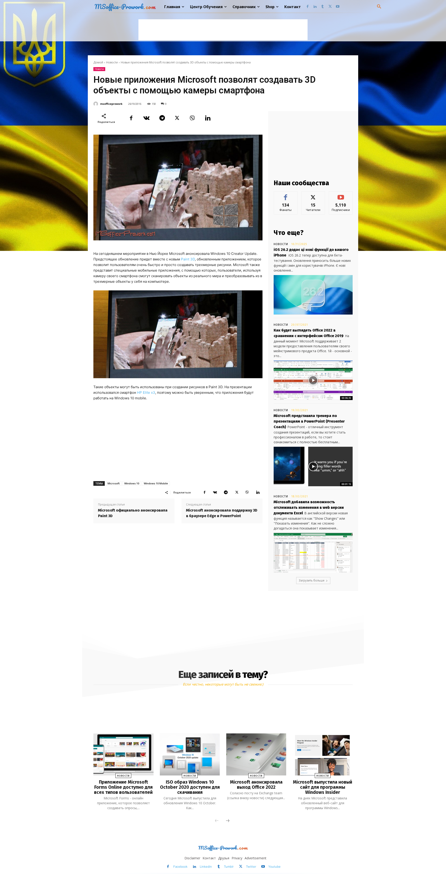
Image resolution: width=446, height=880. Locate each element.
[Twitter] (330, 7)
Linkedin (206, 866)
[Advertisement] (223, 29)
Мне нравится (285, 195)
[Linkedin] (315, 7)
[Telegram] (162, 118)
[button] (379, 6)
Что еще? (289, 232)
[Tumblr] (322, 7)
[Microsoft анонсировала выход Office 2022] (256, 754)
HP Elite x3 (146, 392)
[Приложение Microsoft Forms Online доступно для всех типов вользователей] (123, 754)
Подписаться (341, 195)
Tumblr (229, 866)
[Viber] (192, 118)
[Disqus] (177, 591)
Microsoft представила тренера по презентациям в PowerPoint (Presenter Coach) (309, 421)
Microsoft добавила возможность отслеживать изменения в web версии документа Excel (309, 507)
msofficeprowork (111, 103)
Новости (112, 62)
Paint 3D (188, 259)
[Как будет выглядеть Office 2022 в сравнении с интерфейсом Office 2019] (313, 380)
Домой (98, 62)
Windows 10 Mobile (156, 483)
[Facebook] (307, 7)
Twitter (251, 866)
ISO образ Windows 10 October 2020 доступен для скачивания (190, 787)
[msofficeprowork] (96, 104)
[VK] (146, 118)
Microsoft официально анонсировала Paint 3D (132, 513)
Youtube (274, 866)
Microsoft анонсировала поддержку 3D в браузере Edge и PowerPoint (221, 513)
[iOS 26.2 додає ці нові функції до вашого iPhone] (313, 295)
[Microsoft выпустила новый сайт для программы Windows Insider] (322, 754)
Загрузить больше (312, 580)
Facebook (180, 866)
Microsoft (114, 483)
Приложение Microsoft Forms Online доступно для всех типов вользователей (123, 787)
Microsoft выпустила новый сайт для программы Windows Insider (322, 787)
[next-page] (227, 821)
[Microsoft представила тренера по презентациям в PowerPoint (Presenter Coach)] (313, 466)
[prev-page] (216, 821)
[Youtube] (337, 7)
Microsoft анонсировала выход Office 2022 (256, 784)
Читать (313, 195)
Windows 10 (131, 483)
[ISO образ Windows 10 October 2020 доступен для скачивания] (190, 754)
